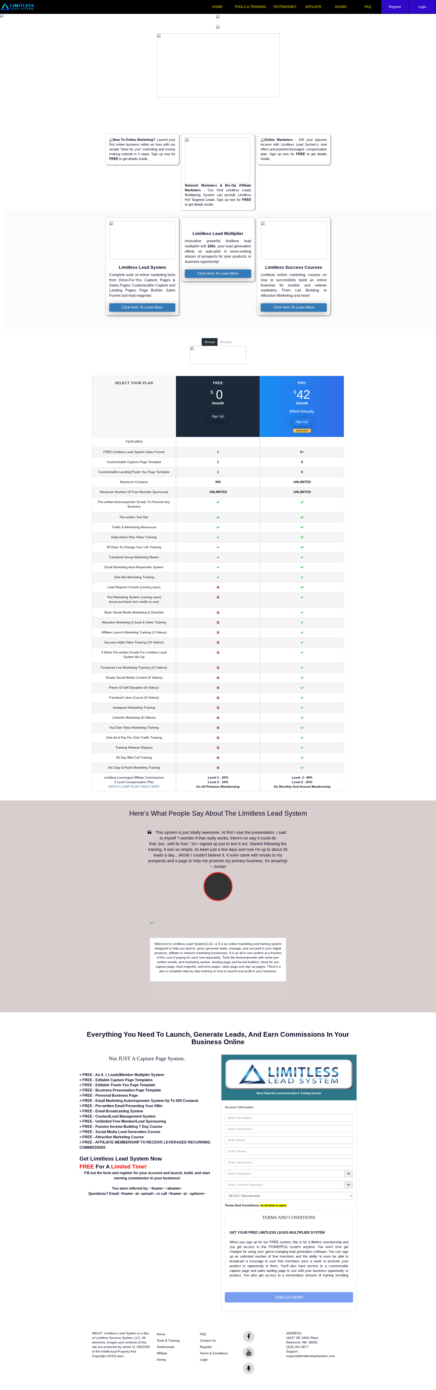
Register (395, 7)
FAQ (367, 7)
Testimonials (165, 1347)
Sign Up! (218, 416)
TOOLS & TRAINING (250, 7)
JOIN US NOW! (289, 1297)
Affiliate (162, 1353)
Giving (161, 1359)
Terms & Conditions (214, 1353)
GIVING (341, 7)
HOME (217, 7)
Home (161, 1334)
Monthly (226, 342)
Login (422, 7)
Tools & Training (168, 1340)
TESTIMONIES (284, 7)
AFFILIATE (313, 7)
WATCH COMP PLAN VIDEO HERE (134, 786)
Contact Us (208, 1340)
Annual (210, 342)
